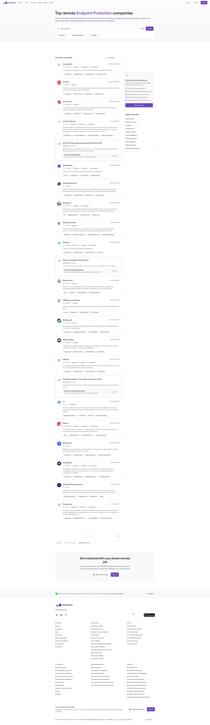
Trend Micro (67, 101)
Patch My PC (68, 280)
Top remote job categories (99, 670)
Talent (39, 2)
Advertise (58, 694)
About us (58, 626)
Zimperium (67, 203)
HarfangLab (67, 320)
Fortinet (66, 82)
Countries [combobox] (94, 35)
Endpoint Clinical (69, 223)
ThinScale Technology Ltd (73, 484)
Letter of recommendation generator (138, 697)
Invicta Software (69, 121)
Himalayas (59, 543)
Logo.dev (129, 719)
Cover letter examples (98, 647)
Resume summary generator (135, 679)
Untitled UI (110, 719)
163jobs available (114, 64)
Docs (56, 632)
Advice (51, 2)
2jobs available (114, 443)
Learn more (114, 155)
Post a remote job (60, 667)
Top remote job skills (97, 673)
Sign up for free (139, 105)
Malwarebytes (68, 340)
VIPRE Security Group (71, 300)
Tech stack (93, 67)
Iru (64, 401)
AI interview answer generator (136, 688)
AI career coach (132, 644)
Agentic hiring (59, 685)
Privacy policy (59, 644)
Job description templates (63, 673)
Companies (33, 2)
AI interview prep (132, 641)
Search (149, 28)
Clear (142, 28)
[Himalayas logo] (9, 3)
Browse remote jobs (97, 629)
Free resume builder (133, 676)
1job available (115, 462)
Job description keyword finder (136, 673)
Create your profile (97, 626)
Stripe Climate (118, 594)
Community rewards (97, 658)
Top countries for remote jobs (100, 676)
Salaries (45, 2)
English (150, 719)
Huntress (66, 242)
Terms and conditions (62, 641)
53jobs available (114, 81)
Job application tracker (134, 629)
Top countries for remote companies (102, 682)
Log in (188, 2)
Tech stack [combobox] (61, 35)
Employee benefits (61, 638)
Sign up (204, 2)
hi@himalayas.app (61, 610)
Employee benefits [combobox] (78, 35)
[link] (58, 543)
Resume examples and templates (101, 644)
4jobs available (114, 300)
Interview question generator (64, 676)
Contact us (58, 647)
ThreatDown (67, 463)
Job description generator (63, 670)
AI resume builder (132, 632)
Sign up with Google (102, 574)
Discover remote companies (99, 632)
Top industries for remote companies (102, 685)
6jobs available (114, 242)
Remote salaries (96, 667)
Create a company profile (63, 688)
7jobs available (114, 222)
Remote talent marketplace (63, 679)
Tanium (65, 423)
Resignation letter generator (136, 694)
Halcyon (66, 359)
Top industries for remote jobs (100, 679)
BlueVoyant (67, 443)
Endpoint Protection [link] (84, 543)
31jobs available (114, 101)
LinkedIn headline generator (136, 691)
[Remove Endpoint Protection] (70, 28)
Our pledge (149, 594)
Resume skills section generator (137, 685)
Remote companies (70, 543)
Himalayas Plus (131, 626)
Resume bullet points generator (136, 682)
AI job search (95, 635)
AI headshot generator (134, 638)
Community (58, 629)
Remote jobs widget (97, 655)
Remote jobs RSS (96, 652)
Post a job (195, 2)
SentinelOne (67, 165)
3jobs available (114, 401)
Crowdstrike (67, 64)
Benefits (84, 67)
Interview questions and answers (101, 650)
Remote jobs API (132, 667)
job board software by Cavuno (94, 719)
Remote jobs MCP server (134, 670)
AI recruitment (59, 682)
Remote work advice (97, 638)
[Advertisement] (88, 50)
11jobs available (114, 121)
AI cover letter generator (134, 635)
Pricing (57, 691)
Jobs (27, 2)
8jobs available (114, 183)
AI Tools (20, 2)
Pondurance (67, 504)
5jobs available (114, 280)
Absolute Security (70, 183)
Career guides (95, 641)
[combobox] (106, 28)
